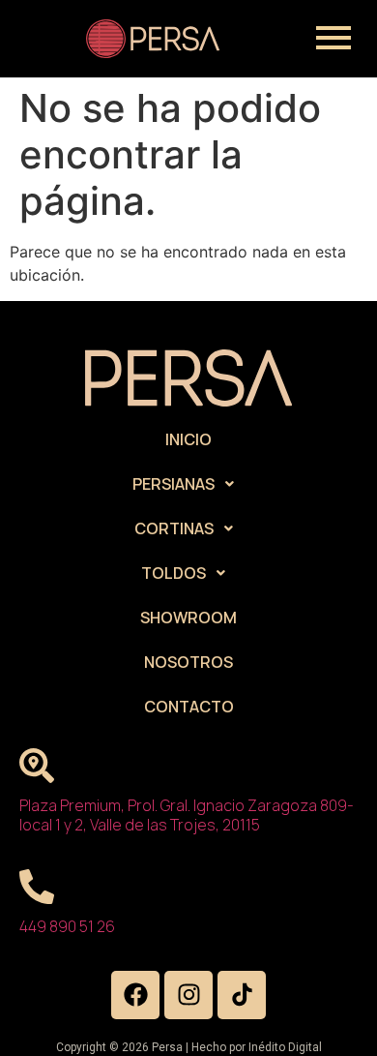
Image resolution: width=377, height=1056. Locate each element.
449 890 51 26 (67, 926)
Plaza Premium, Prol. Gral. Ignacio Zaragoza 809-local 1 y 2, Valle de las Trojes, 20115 (186, 814)
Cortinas (174, 528)
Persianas (173, 484)
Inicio (188, 439)
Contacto (189, 706)
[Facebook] (135, 995)
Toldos (173, 573)
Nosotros (188, 662)
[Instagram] (188, 995)
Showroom (188, 617)
